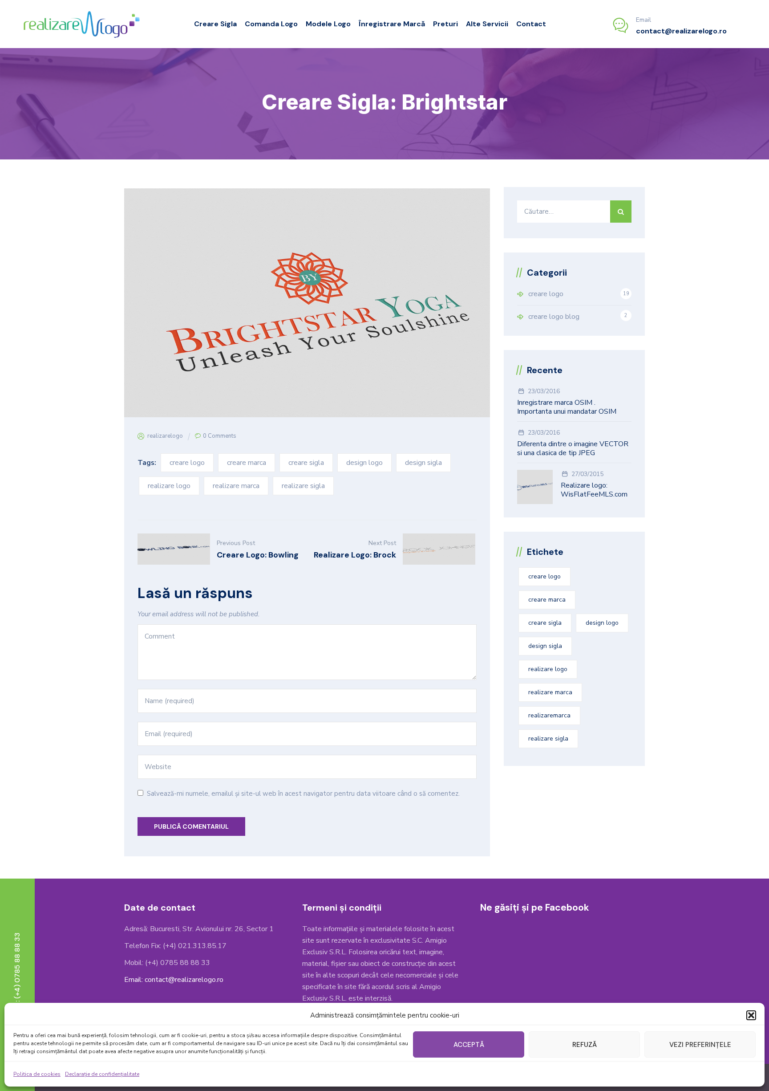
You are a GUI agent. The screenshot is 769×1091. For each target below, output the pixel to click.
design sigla (423, 463)
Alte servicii (487, 23)
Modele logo (328, 23)
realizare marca (236, 486)
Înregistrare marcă (392, 23)
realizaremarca (549, 715)
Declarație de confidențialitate (102, 1074)
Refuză (584, 1044)
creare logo (187, 463)
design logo (364, 463)
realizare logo (169, 486)
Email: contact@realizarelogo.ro (173, 980)
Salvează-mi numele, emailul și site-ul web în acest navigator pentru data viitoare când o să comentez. (303, 793)
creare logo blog (553, 317)
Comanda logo (271, 23)
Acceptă (468, 1044)
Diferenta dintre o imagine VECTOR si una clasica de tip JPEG (572, 448)
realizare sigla (303, 486)
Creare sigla (215, 23)
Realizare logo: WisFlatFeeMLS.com (594, 490)
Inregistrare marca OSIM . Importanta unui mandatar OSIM (566, 407)
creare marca (246, 463)
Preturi (445, 23)
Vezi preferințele (700, 1044)
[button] (751, 1015)
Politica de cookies (37, 1074)
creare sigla (306, 463)
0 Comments (219, 436)
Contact (531, 23)
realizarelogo (165, 436)
